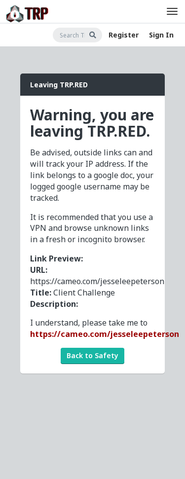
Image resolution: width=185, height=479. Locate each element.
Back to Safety (92, 355)
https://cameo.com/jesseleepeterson (104, 334)
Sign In (161, 34)
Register (124, 34)
